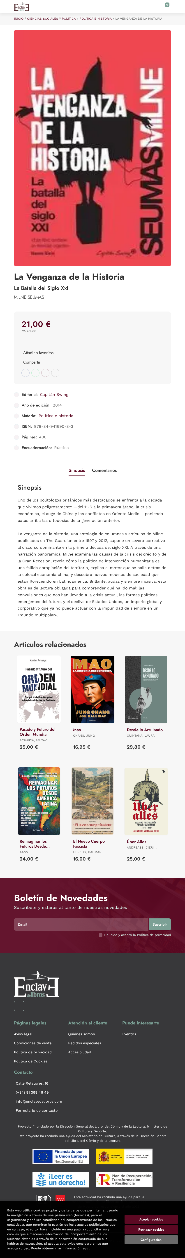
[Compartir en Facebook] (25, 373)
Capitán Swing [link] (54, 394)
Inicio (18, 18)
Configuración (151, 1239)
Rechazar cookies (151, 1229)
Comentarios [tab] (104, 470)
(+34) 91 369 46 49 (32, 1092)
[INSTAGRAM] (19, 1006)
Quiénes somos (81, 1034)
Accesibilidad (79, 1052)
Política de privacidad (33, 1052)
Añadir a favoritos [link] (38, 353)
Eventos (129, 1034)
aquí (86, 1248)
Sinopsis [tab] (77, 470)
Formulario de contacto (37, 1110)
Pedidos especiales (84, 1043)
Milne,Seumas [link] (29, 297)
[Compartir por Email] (45, 373)
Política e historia (95, 18)
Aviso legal (23, 1034)
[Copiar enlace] (55, 373)
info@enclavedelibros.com (39, 1101)
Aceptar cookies (151, 1219)
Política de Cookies (30, 1061)
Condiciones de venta (33, 1043)
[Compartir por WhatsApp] (35, 373)
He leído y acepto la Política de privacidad (137, 935)
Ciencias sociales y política (51, 18)
